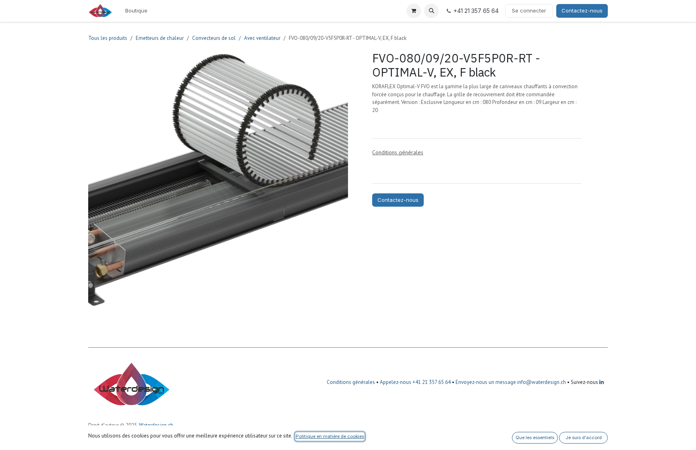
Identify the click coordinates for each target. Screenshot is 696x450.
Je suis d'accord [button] (584, 437)
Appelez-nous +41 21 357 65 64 (415, 382)
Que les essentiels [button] (535, 437)
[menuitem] (136, 11)
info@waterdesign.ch (541, 382)
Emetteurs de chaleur (160, 38)
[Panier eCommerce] (413, 11)
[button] (431, 11)
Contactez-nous (582, 10)
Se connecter (529, 10)
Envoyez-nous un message (486, 382)
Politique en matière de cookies (330, 436)
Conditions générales (351, 382)
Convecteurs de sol (214, 38)
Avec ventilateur (262, 38)
